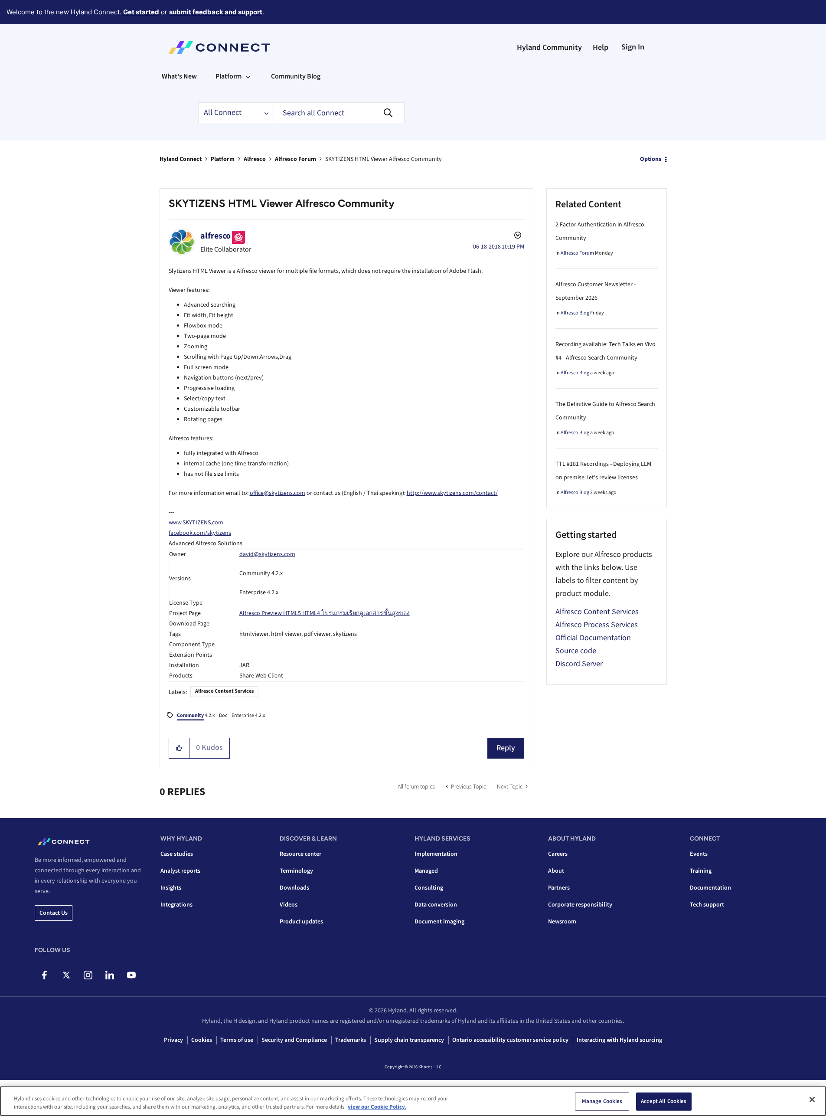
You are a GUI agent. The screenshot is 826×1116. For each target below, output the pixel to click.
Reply (505, 748)
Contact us (53, 913)
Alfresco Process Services (596, 624)
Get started (141, 12)
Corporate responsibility (580, 904)
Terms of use (236, 1040)
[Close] (812, 1099)
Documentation (710, 888)
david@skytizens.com (267, 554)
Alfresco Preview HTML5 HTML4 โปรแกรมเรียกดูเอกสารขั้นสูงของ (324, 613)
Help (600, 47)
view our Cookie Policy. (377, 1107)
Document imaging (439, 921)
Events (699, 854)
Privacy (173, 1040)
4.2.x (196, 715)
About (556, 871)
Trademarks (350, 1040)
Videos (288, 904)
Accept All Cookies (663, 1101)
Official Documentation (593, 637)
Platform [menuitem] (228, 76)
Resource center (300, 854)
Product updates (301, 921)
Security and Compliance (294, 1040)
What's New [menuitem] (179, 76)
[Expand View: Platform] (248, 76)
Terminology (296, 871)
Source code (575, 650)
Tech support (707, 904)
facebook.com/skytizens (200, 533)
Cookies (201, 1040)
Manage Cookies (602, 1101)
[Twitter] (66, 975)
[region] (413, 1101)
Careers (558, 854)
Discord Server (579, 663)
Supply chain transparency (409, 1040)
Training (701, 871)
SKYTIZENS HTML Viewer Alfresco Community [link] (383, 159)
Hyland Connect (181, 159)
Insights (170, 888)
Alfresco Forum (295, 159)
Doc (223, 715)
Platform (223, 159)
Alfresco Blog (575, 313)
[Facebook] (44, 975)
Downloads (294, 888)
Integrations (176, 904)
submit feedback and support (215, 12)
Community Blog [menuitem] (295, 76)
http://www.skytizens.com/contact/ (452, 493)
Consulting (429, 888)
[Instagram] (88, 975)
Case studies (176, 854)
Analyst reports (180, 871)
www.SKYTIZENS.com (196, 522)
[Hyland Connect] (219, 47)
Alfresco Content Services (224, 691)
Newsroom (562, 921)
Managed (426, 871)
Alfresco (255, 159)
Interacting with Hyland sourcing (619, 1040)
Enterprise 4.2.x (248, 715)
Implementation (436, 854)
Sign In (632, 47)
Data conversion (436, 904)
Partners (559, 888)
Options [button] (650, 159)
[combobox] (339, 112)
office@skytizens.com (277, 493)
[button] (179, 748)
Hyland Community (549, 47)
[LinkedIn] (109, 975)
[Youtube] (131, 975)
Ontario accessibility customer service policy (510, 1040)
